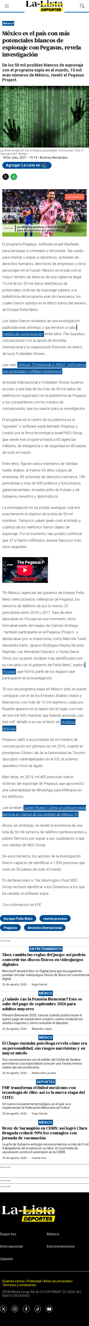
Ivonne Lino (39, 1158)
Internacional (11, 1246)
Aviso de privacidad (57, 1281)
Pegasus (10, 928)
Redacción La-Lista (44, 1073)
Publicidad (34, 1281)
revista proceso (55, 919)
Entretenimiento (46, 949)
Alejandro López (42, 1028)
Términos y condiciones (19, 1285)
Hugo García (39, 984)
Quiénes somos (13, 1281)
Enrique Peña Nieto (18, 919)
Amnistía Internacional (45, 928)
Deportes (46, 1082)
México (8, 23)
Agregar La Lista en (23, 165)
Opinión (6, 1259)
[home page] (44, 1213)
